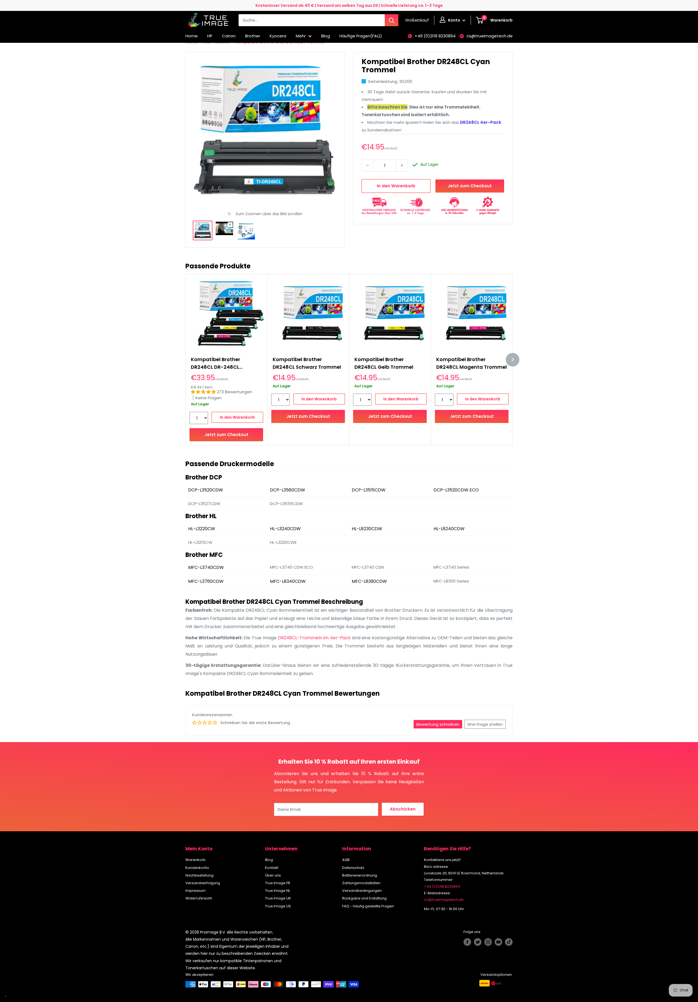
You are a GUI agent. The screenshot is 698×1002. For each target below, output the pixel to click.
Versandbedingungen (362, 890)
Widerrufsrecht (198, 898)
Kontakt (271, 867)
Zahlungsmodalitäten (361, 883)
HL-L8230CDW (367, 529)
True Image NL (277, 890)
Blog (325, 36)
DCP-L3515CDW (369, 490)
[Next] (512, 360)
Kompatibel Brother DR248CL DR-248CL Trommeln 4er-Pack (216, 363)
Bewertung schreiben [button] (437, 724)
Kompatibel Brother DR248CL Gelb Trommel (383, 363)
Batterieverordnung (359, 875)
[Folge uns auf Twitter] (478, 942)
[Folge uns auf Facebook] (467, 942)
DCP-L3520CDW (205, 490)
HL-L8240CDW (449, 529)
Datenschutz (353, 867)
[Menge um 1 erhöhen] (402, 165)
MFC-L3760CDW (206, 581)
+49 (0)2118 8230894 (435, 36)
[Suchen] (391, 20)
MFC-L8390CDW (369, 581)
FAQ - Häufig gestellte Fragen (368, 906)
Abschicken (403, 809)
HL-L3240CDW (285, 529)
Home (191, 36)
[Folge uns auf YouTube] (498, 942)
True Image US (278, 906)
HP (209, 36)
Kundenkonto (197, 867)
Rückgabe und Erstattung (364, 898)
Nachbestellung (199, 875)
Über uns (273, 875)
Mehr (301, 36)
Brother (252, 36)
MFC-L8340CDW (288, 581)
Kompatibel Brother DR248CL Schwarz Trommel (307, 363)
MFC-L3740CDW (206, 567)
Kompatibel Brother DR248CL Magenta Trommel (471, 363)
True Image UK (278, 898)
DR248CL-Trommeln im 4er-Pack (314, 638)
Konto (454, 20)
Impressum (195, 890)
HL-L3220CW (201, 529)
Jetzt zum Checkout (470, 185)
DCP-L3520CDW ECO (456, 490)
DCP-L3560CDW (287, 490)
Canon (229, 36)
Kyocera (278, 36)
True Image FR (277, 883)
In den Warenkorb (396, 185)
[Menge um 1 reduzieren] (367, 165)
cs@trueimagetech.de (490, 36)
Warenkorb (195, 859)
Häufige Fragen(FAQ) (360, 36)
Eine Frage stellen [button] (485, 724)
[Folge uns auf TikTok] (509, 942)
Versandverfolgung (202, 883)
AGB (346, 859)
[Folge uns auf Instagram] (488, 942)
